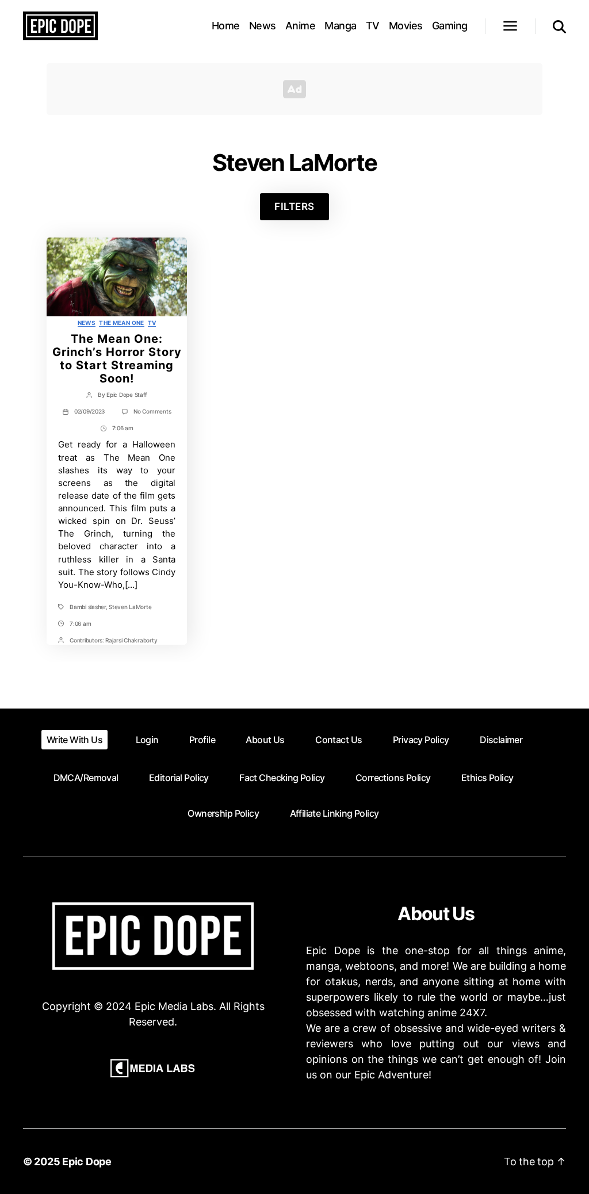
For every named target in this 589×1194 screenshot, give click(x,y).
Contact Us (338, 739)
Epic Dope (87, 1161)
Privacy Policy (421, 739)
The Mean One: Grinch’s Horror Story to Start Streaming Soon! (117, 358)
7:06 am (122, 427)
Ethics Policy (487, 777)
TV (373, 26)
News (262, 26)
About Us (265, 739)
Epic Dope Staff (126, 394)
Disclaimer (501, 739)
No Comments (152, 411)
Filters (294, 206)
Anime (300, 26)
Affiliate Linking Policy (334, 813)
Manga (340, 26)
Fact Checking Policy (281, 777)
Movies (406, 26)
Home (226, 26)
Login (147, 739)
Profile (202, 739)
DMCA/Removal (85, 777)
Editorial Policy (179, 777)
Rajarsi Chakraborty (131, 640)
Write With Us (74, 739)
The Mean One (121, 322)
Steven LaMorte (130, 606)
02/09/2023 (89, 411)
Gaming (450, 26)
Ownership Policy (223, 813)
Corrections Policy (393, 777)
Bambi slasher (88, 606)
